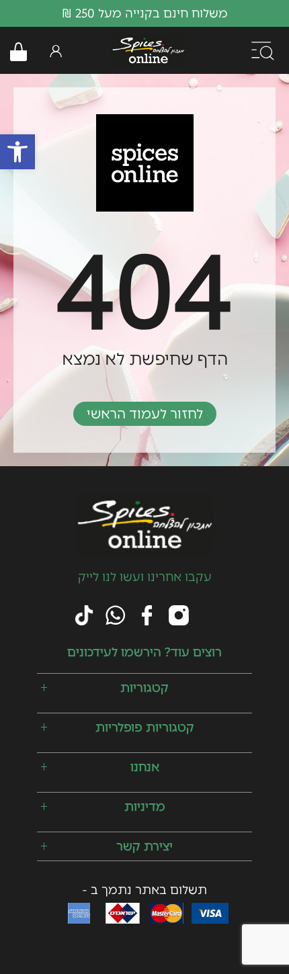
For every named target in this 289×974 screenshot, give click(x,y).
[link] (17, 151)
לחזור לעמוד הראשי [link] (145, 414)
